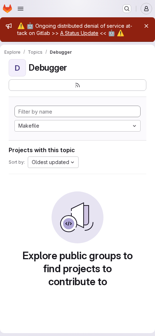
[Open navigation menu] (20, 8)
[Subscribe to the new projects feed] (77, 85)
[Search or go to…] (127, 8)
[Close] (146, 26)
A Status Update (79, 33)
